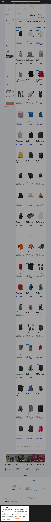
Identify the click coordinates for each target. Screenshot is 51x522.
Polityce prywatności (17, 518)
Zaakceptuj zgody (4, 519)
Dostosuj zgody (9, 519)
